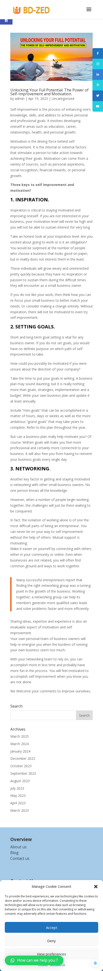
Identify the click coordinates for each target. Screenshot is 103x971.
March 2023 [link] (19, 810)
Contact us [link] (19, 858)
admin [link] (19, 98)
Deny (51, 940)
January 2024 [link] (20, 751)
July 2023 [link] (17, 788)
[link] (31, 9)
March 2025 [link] (19, 736)
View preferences (51, 954)
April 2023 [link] (18, 803)
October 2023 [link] (21, 766)
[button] (95, 886)
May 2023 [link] (18, 795)
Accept (51, 927)
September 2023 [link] (23, 773)
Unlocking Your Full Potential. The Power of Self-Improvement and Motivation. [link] (49, 91)
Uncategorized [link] (63, 98)
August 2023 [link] (20, 781)
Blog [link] (14, 852)
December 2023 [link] (22, 758)
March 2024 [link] (19, 743)
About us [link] (18, 847)
